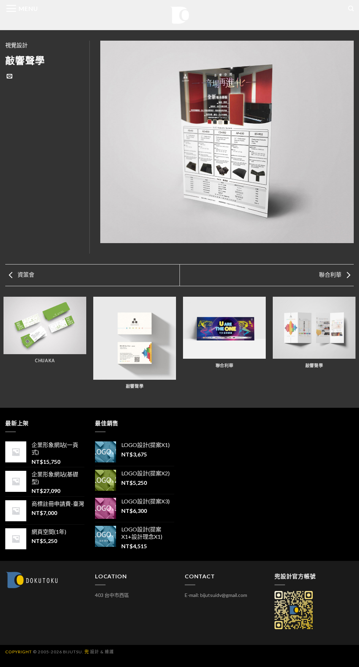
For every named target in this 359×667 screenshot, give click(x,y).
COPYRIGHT (18, 651)
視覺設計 (16, 45)
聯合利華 (331, 274)
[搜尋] (351, 8)
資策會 (25, 274)
